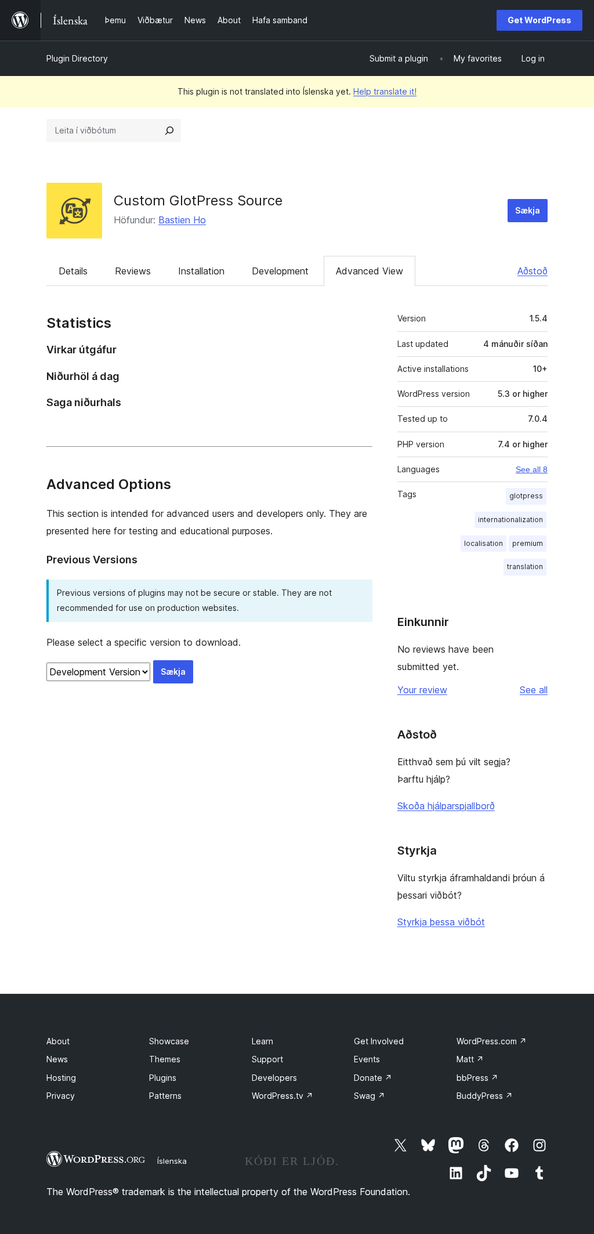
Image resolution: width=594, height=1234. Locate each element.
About (58, 1041)
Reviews (133, 271)
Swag (369, 1096)
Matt (470, 1059)
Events (367, 1059)
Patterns (165, 1096)
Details (73, 271)
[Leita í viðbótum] (169, 130)
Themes (164, 1059)
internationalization (510, 519)
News (57, 1059)
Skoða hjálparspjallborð (446, 806)
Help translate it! (384, 91)
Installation (201, 271)
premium (527, 543)
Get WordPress (539, 20)
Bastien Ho (182, 220)
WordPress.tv (282, 1096)
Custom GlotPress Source (198, 200)
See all (534, 690)
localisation (483, 543)
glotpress (526, 495)
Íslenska (172, 1161)
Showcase (169, 1041)
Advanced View (369, 271)
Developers (274, 1078)
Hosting (61, 1078)
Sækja (527, 210)
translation (525, 566)
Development (280, 271)
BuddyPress (485, 1096)
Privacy (60, 1096)
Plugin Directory (77, 58)
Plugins (162, 1078)
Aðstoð (532, 271)
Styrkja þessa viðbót (441, 922)
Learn (262, 1041)
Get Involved (379, 1041)
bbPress (477, 1078)
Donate (373, 1078)
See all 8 (532, 469)
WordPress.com (492, 1041)
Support (267, 1059)
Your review (422, 690)
